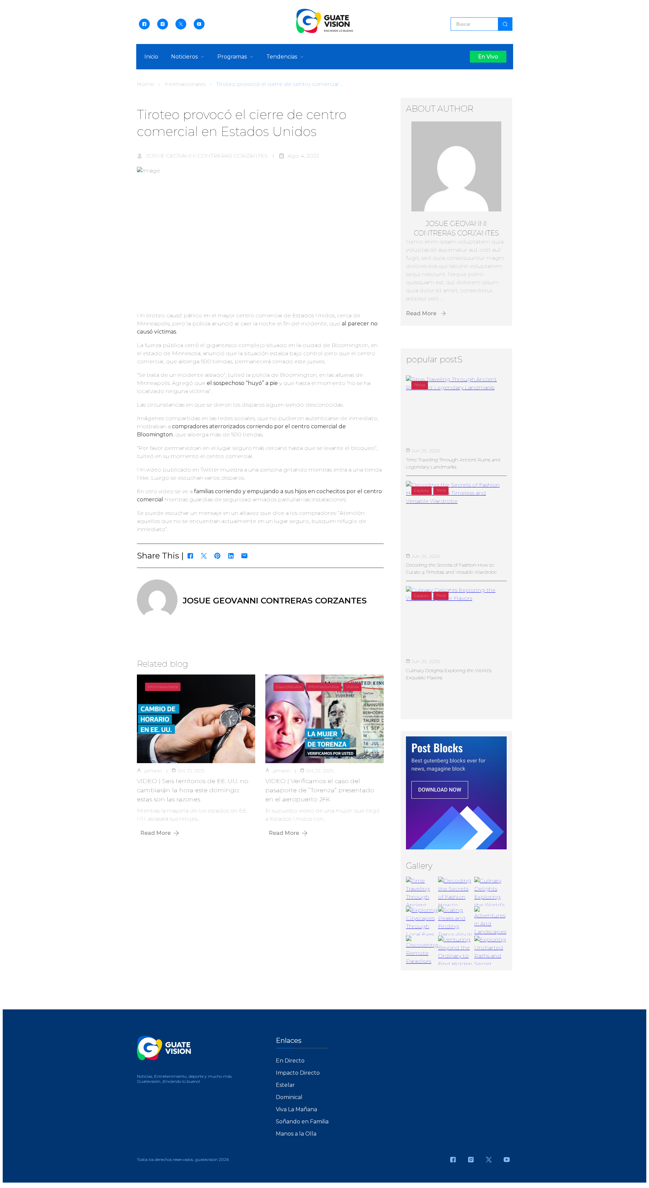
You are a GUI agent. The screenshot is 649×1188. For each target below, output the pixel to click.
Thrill (441, 490)
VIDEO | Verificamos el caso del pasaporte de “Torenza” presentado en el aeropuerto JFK (319, 790)
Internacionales (185, 84)
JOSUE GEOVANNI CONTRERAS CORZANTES (207, 156)
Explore (421, 490)
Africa (419, 384)
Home (145, 84)
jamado (153, 771)
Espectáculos (289, 686)
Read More (155, 833)
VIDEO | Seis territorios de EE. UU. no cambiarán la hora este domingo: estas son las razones (192, 790)
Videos (352, 686)
